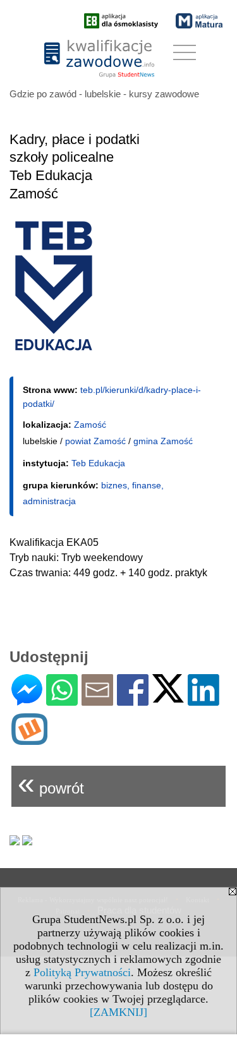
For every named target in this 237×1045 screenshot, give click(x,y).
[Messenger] (26, 700)
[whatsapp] (62, 700)
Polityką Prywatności (82, 972)
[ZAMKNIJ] (118, 1012)
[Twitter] (168, 697)
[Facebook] (133, 700)
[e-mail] (97, 700)
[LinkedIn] (203, 700)
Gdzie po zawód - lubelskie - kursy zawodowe (104, 93)
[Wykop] (29, 739)
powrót (51, 783)
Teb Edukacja (98, 463)
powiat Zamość (95, 441)
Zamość (90, 425)
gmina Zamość (163, 441)
